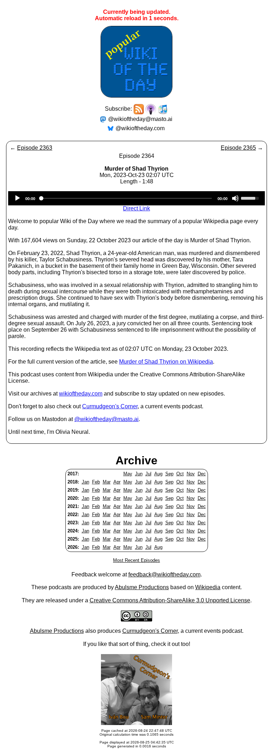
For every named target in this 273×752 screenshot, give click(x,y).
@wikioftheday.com (140, 128)
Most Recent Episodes (136, 560)
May (127, 473)
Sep (169, 473)
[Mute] (235, 198)
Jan (85, 482)
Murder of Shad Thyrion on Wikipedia (166, 362)
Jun (139, 473)
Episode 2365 (238, 148)
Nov (191, 473)
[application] (136, 198)
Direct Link (136, 208)
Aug (158, 473)
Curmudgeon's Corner (110, 406)
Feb (96, 482)
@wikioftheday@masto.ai (140, 119)
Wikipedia (207, 587)
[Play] (17, 198)
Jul (148, 473)
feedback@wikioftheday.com (164, 574)
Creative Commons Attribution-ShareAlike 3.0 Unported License (170, 600)
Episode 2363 (34, 148)
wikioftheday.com (80, 394)
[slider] (251, 197)
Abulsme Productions (142, 587)
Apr (117, 482)
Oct (180, 473)
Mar (107, 482)
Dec (202, 473)
